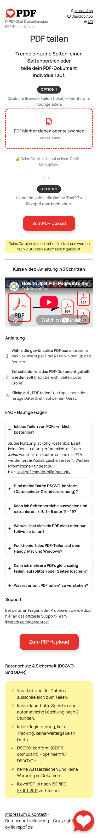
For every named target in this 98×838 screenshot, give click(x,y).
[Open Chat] (83, 820)
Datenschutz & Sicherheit (31, 666)
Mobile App (83, 10)
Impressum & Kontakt (26, 814)
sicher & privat (57, 243)
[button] (49, 129)
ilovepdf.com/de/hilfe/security (44, 471)
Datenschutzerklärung (27, 821)
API (90, 21)
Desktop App (82, 16)
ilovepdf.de (22, 827)
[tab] (49, 449)
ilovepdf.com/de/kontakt (27, 621)
